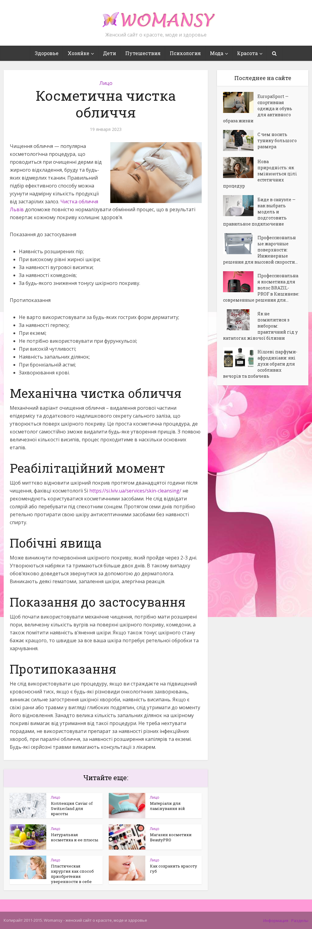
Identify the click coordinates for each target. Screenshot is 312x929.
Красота (247, 53)
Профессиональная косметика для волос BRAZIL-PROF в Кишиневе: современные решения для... (261, 288)
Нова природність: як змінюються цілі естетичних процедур (260, 174)
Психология (185, 53)
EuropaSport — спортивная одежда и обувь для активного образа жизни (257, 108)
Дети (109, 53)
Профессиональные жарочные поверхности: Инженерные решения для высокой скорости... (260, 250)
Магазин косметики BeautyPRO (171, 837)
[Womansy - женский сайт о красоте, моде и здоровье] (156, 17)
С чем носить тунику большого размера (277, 140)
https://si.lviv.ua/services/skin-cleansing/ (135, 490)
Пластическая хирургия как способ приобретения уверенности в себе (72, 873)
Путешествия (143, 53)
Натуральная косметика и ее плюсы (74, 837)
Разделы (299, 920)
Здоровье (46, 53)
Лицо (105, 83)
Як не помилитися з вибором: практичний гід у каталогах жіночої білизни (260, 326)
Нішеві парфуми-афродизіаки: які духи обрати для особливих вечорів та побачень (260, 364)
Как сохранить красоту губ (173, 868)
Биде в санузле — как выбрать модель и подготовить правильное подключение (259, 212)
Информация (275, 920)
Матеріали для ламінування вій (167, 806)
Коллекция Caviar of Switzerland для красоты (72, 808)
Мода (216, 53)
